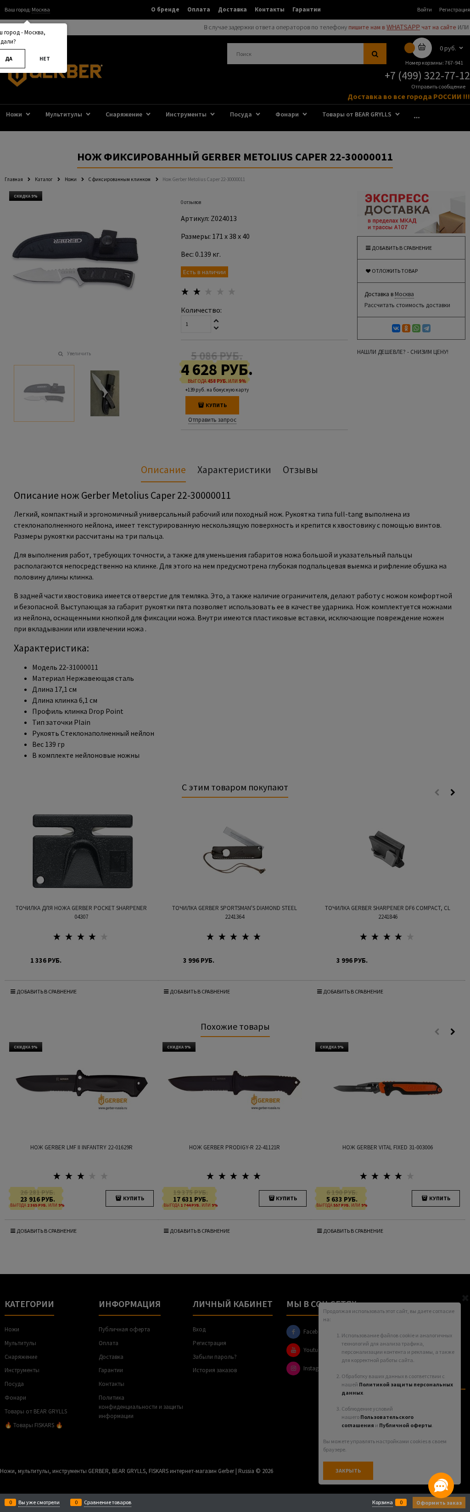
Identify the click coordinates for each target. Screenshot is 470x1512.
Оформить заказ (439, 1502)
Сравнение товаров (107, 1502)
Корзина (382, 1502)
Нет (44, 58)
